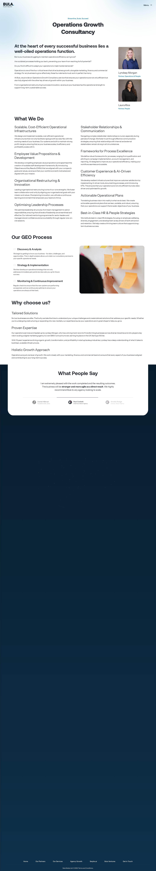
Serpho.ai (93, 861)
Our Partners (40, 861)
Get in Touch (128, 861)
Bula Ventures (110, 861)
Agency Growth (76, 861)
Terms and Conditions (85, 868)
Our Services (58, 861)
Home (25, 861)
